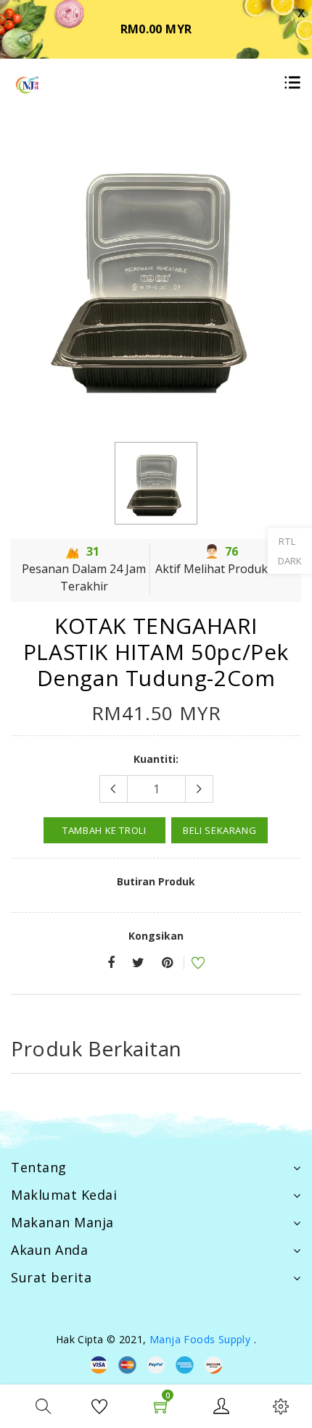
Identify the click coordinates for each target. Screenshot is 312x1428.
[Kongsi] (111, 963)
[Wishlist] (189, 965)
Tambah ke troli (104, 830)
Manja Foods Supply (199, 1339)
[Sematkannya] (167, 963)
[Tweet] (138, 963)
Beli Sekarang (219, 830)
